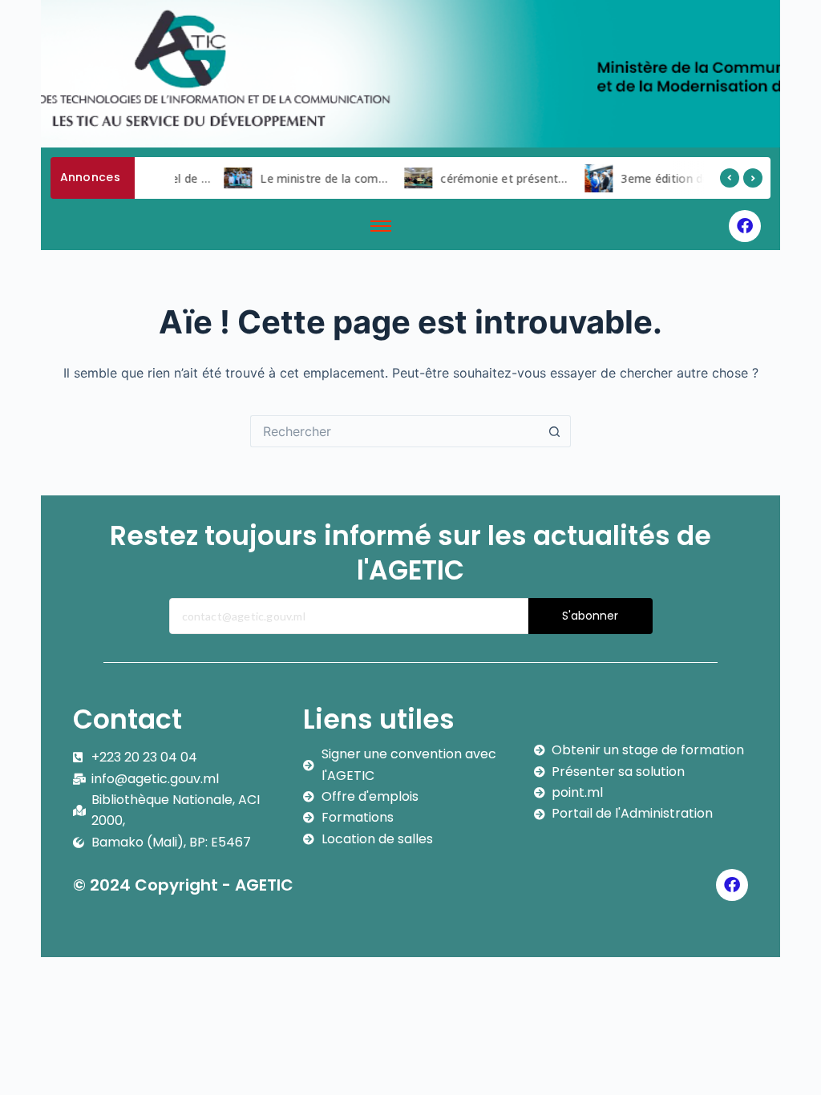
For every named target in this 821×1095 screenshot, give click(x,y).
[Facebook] (745, 226)
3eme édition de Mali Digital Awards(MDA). (697, 178)
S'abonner (590, 616)
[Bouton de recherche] (555, 431)
